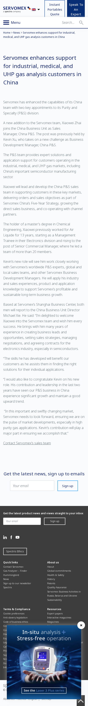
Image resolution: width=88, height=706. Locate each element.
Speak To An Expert (76, 9)
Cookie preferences (13, 613)
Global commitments (59, 570)
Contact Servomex (13, 566)
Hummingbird (11, 575)
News (16, 32)
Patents (51, 583)
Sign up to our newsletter (17, 583)
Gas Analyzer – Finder (15, 570)
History (51, 579)
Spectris (7, 587)
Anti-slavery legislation (15, 617)
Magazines (53, 621)
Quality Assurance (57, 587)
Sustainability (54, 599)
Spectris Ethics (15, 551)
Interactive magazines (59, 617)
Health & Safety (55, 575)
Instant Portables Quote (54, 9)
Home (6, 32)
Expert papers (55, 613)
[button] (81, 22)
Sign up (67, 486)
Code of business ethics (15, 621)
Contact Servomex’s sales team (27, 443)
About (50, 566)
